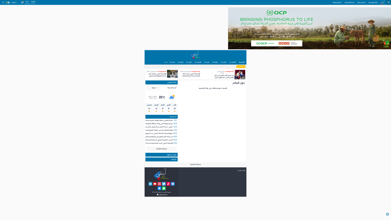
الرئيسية (242, 62)
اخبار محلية (361, 2)
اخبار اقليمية (373, 2)
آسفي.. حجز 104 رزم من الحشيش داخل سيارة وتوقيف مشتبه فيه (151, 127)
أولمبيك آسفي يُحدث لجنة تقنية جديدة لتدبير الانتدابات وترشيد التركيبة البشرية (147, 143)
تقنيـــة (223, 62)
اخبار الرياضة (337, 2)
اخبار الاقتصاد (349, 2)
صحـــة (206, 62)
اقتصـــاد (232, 62)
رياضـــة (215, 62)
